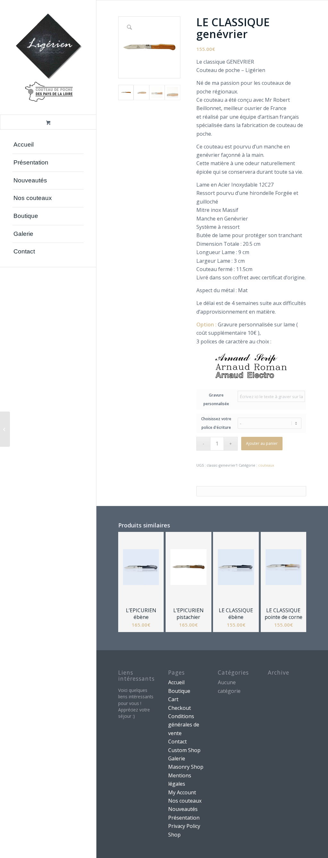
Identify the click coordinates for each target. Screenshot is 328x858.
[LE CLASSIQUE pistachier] (5, 429)
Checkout (179, 707)
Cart (173, 699)
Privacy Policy (184, 826)
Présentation (184, 817)
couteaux (266, 465)
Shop (174, 834)
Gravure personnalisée (216, 399)
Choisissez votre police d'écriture (216, 423)
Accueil (176, 682)
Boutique (179, 690)
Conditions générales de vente (183, 725)
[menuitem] (48, 145)
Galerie (176, 758)
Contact (177, 741)
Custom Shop (184, 750)
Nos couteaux (184, 800)
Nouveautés (183, 809)
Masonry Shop (185, 766)
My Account (182, 792)
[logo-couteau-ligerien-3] (48, 57)
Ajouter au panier (262, 443)
